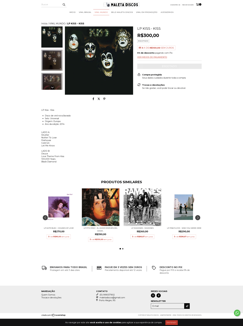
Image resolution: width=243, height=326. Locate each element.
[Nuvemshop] (53, 316)
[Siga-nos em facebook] (159, 295)
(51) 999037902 (107, 294)
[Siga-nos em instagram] (153, 295)
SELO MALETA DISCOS (122, 12)
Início (44, 23)
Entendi (171, 322)
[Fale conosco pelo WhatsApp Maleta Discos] (237, 313)
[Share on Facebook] (93, 99)
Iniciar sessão (188, 5)
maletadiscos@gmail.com (112, 297)
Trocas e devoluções (51, 297)
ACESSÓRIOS (167, 12)
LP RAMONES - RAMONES (142, 228)
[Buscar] (64, 4)
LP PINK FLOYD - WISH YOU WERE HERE (184, 228)
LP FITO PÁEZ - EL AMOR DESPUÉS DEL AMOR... (101, 229)
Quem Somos (48, 294)
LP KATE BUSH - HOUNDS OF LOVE (59, 228)
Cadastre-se (175, 5)
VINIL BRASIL (85, 12)
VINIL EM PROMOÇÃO (147, 12)
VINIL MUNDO (101, 12)
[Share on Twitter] (98, 99)
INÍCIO (72, 12)
